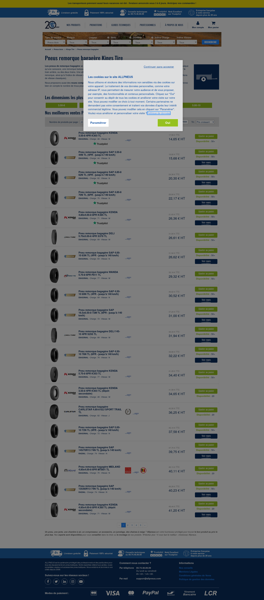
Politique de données (158, 113)
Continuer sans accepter (159, 66)
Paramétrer (98, 123)
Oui (167, 123)
